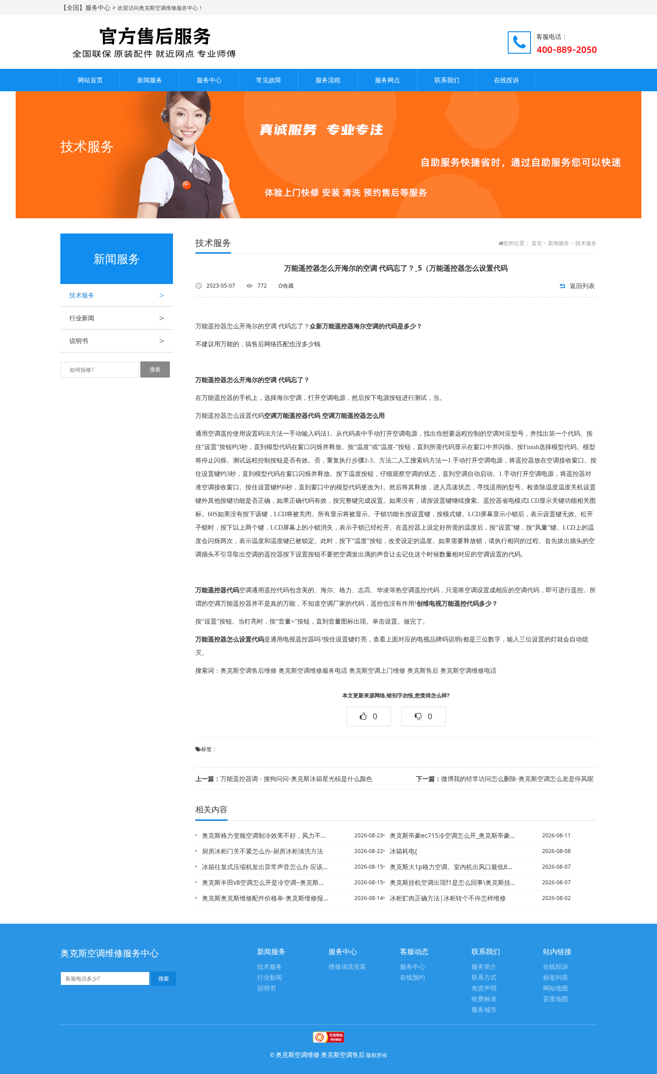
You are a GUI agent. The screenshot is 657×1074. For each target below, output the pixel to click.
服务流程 (328, 80)
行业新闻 (116, 318)
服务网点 (387, 80)
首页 (536, 243)
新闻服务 (149, 80)
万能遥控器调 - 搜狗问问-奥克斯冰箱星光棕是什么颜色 (283, 778)
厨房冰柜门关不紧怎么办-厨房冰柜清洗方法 (262, 851)
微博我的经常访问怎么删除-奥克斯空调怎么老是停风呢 (505, 778)
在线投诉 (506, 80)
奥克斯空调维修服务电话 (312, 670)
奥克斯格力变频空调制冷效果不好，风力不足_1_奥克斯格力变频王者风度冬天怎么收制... (265, 835)
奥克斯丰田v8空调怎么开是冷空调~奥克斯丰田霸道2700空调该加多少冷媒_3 (265, 882)
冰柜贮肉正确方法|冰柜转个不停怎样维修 (448, 898)
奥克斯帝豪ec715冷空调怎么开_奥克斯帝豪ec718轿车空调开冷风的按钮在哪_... (453, 835)
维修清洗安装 (347, 967)
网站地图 (555, 988)
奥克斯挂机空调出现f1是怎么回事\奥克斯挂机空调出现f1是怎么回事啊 (453, 882)
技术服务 (116, 295)
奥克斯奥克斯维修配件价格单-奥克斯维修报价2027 (265, 898)
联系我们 (446, 80)
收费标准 (484, 999)
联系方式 (484, 977)
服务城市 (484, 1009)
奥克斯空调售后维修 (248, 670)
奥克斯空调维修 (298, 1054)
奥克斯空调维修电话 (468, 670)
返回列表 (582, 285)
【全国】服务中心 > (89, 7)
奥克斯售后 (422, 670)
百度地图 (555, 999)
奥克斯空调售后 (343, 1054)
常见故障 (268, 80)
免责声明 (484, 988)
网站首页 (90, 80)
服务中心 (209, 80)
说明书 (116, 341)
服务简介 (484, 967)
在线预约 (412, 977)
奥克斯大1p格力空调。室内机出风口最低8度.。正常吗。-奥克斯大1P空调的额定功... (453, 866)
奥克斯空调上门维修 (377, 670)
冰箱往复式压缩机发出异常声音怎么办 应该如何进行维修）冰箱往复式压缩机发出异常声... (265, 866)
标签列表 (555, 977)
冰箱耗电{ (403, 851)
